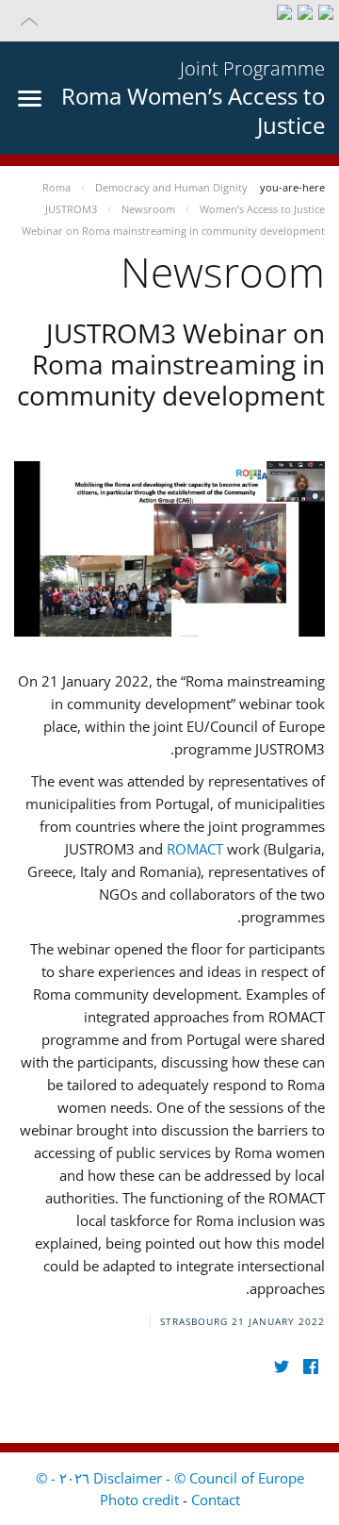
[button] (169, 20)
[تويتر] (281, 1367)
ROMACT (195, 848)
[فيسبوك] (310, 1367)
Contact (215, 1499)
